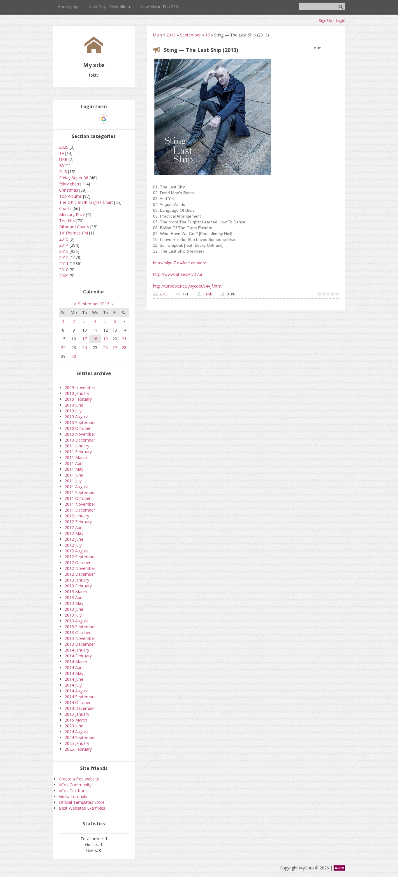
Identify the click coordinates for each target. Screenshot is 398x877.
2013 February (78, 586)
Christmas (68, 190)
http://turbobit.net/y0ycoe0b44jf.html (187, 286)
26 (105, 347)
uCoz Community (75, 784)
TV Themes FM (73, 233)
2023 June (74, 726)
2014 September (80, 696)
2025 (63, 147)
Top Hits (67, 220)
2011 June (74, 475)
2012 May (74, 533)
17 (84, 339)
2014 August (76, 691)
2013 (171, 35)
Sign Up (325, 20)
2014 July (73, 685)
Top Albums (70, 196)
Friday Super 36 (73, 178)
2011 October (78, 498)
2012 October (78, 562)
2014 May (74, 673)
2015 (63, 239)
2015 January (77, 714)
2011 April (74, 463)
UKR (63, 159)
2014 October (78, 702)
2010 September (80, 422)
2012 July (73, 545)
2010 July (73, 411)
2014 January (77, 650)
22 (63, 347)
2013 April (74, 597)
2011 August (76, 486)
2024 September (80, 737)
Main (157, 35)
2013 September (80, 626)
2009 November (80, 387)
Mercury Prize (72, 214)
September (190, 35)
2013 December (80, 644)
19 (105, 339)
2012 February (78, 521)
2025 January (77, 743)
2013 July (73, 615)
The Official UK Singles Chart (86, 202)
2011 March (76, 457)
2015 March (76, 720)
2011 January (77, 446)
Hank (207, 294)
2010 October (78, 428)
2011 (63, 263)
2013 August (76, 621)
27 (114, 347)
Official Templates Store (82, 802)
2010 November (80, 434)
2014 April (74, 667)
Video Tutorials (73, 796)
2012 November (80, 568)
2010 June (74, 405)
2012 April (74, 527)
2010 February (78, 399)
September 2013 (93, 304)
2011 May (74, 469)
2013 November (80, 638)
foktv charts (70, 184)
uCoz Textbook (73, 790)
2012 (63, 257)
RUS (63, 171)
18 (207, 35)
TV (61, 153)
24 (84, 347)
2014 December (80, 708)
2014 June (74, 679)
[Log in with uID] (83, 119)
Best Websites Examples (82, 808)
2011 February (78, 451)
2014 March (76, 661)
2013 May (74, 603)
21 (124, 339)
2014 (63, 245)
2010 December (80, 440)
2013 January (77, 580)
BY (61, 165)
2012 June (74, 539)
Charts (65, 208)
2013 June (74, 609)
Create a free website (79, 779)
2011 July (73, 481)
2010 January (77, 393)
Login (340, 20)
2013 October (78, 632)
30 (73, 356)
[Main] (93, 52)
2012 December (80, 574)
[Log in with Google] (103, 119)
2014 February (78, 656)
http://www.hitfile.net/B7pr (177, 274)
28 (124, 347)
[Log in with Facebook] (93, 119)
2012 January (77, 516)
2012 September (80, 556)
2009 (63, 276)
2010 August (76, 416)
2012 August (76, 551)
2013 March (76, 591)
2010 (63, 269)
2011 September (80, 492)
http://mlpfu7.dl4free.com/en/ (179, 262)
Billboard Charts (74, 227)
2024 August (76, 731)
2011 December (80, 510)
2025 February (78, 749)
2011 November (80, 504)
